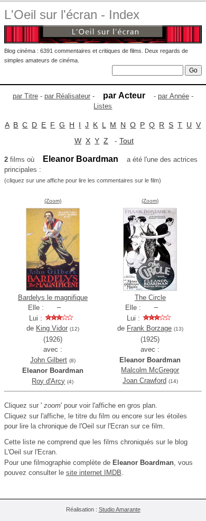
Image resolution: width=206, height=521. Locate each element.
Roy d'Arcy (48, 381)
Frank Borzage (149, 328)
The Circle (150, 297)
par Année (173, 96)
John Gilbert (48, 360)
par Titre (25, 96)
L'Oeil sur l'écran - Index (71, 14)
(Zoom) (52, 201)
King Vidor (52, 328)
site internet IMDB (93, 473)
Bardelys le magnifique (53, 297)
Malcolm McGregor (150, 370)
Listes (102, 106)
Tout (126, 140)
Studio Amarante (120, 509)
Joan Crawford (144, 381)
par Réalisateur (67, 96)
